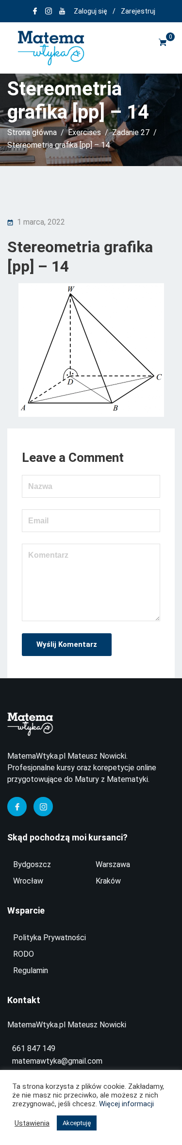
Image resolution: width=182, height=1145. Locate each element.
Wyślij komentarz (66, 644)
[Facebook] (17, 806)
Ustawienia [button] (32, 1123)
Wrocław (28, 880)
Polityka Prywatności (49, 937)
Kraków (108, 880)
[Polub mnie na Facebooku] (35, 11)
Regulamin (30, 970)
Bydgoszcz (32, 864)
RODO (23, 954)
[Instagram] (43, 806)
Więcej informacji (126, 1103)
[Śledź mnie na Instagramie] (48, 11)
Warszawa (113, 864)
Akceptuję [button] (77, 1123)
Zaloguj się (90, 11)
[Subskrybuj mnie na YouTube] (62, 11)
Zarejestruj (138, 11)
